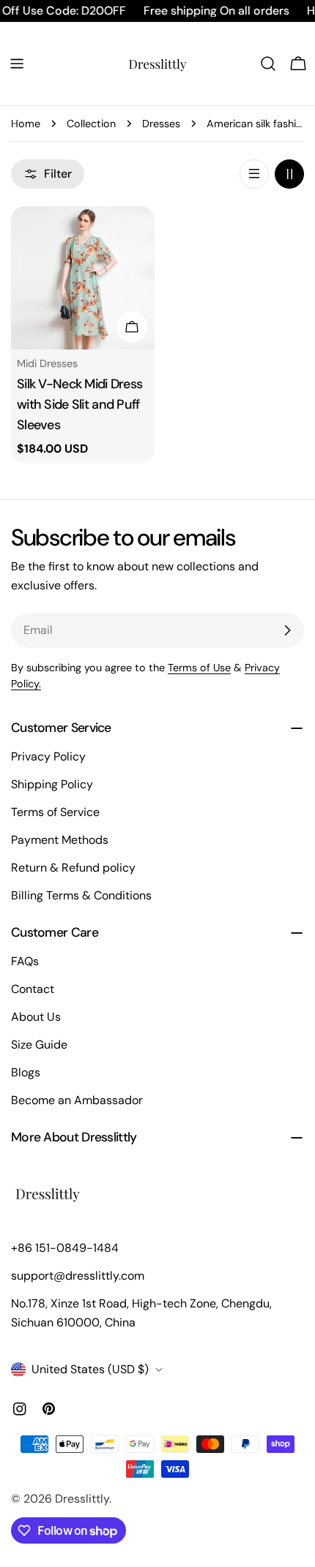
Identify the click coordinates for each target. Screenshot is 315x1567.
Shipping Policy (52, 784)
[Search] (268, 63)
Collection (91, 123)
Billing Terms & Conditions (81, 895)
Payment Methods (59, 839)
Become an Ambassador (77, 1100)
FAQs (25, 961)
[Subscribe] (287, 630)
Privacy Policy (48, 756)
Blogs (25, 1072)
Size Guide (39, 1044)
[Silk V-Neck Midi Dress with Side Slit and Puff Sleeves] (83, 278)
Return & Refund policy (73, 867)
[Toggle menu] (17, 63)
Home (25, 123)
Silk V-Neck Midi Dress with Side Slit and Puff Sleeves (79, 404)
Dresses (161, 123)
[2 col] (289, 174)
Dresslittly (82, 1498)
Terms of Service (55, 812)
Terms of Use (199, 667)
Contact (32, 989)
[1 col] (254, 174)
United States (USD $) (90, 1369)
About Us (36, 1016)
